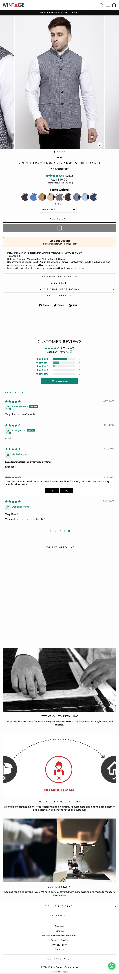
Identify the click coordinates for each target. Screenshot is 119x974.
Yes (52, 490)
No (66, 490)
